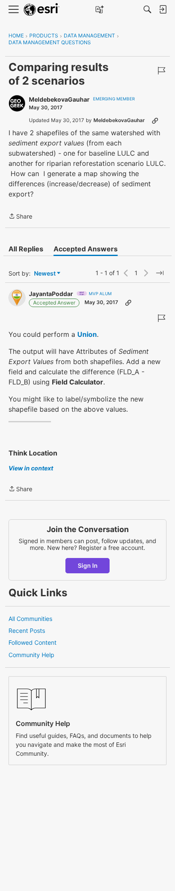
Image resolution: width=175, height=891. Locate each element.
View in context (30, 468)
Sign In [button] (88, 565)
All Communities (30, 618)
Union (87, 334)
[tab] (25, 249)
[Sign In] (162, 9)
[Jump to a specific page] (160, 273)
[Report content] (161, 70)
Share (20, 217)
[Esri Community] (41, 10)
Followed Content (32, 642)
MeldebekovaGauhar (59, 99)
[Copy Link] (155, 120)
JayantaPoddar (51, 293)
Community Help (31, 654)
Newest (45, 274)
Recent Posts (26, 630)
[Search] (147, 9)
